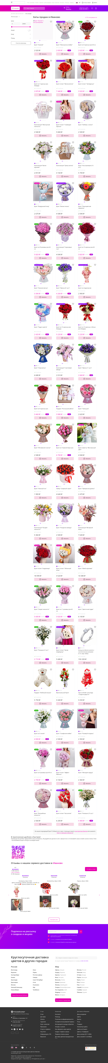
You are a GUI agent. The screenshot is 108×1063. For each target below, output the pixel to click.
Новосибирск (15, 990)
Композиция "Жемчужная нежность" (42, 125)
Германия (63, 975)
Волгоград (14, 970)
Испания (63, 992)
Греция (62, 970)
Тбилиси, (79, 992)
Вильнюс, (58, 980)
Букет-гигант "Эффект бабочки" (62, 773)
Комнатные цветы (82, 1027)
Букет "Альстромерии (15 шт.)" (85, 166)
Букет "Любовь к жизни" (85, 125)
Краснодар (14, 980)
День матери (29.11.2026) (84, 1034)
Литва (63, 980)
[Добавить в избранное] (51, 21)
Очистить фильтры (21, 43)
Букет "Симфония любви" (64, 733)
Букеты (79, 1019)
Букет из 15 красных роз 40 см (86, 248)
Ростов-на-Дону (37, 975)
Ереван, (57, 982)
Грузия (85, 992)
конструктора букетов (81, 831)
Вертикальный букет (62, 692)
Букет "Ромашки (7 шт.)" (41, 650)
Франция (84, 977)
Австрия (61, 977)
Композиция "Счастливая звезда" (64, 368)
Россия (84, 970)
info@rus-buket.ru (17, 1025)
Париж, (79, 977)
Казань (13, 977)
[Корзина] (96, 8)
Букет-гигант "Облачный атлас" (63, 569)
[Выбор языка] (77, 3)
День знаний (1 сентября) (84, 1036)
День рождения (81, 1014)
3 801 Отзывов (15, 872)
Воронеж (13, 972)
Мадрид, (57, 992)
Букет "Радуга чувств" (40, 327)
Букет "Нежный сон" (40, 488)
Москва (13, 985)
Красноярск (14, 982)
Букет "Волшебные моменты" (40, 814)
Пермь (35, 972)
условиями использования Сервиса (63, 939)
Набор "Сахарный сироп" (63, 488)
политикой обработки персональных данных (65, 942)
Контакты (62, 2)
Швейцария (63, 985)
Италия (82, 985)
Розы (78, 1022)
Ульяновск (36, 985)
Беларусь (62, 995)
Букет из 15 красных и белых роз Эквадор (87, 328)
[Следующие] (99, 895)
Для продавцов (47, 2)
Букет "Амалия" (38, 45)
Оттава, (79, 975)
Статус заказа (87, 2)
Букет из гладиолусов (84, 288)
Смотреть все (54, 919)
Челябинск (36, 990)
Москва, (79, 970)
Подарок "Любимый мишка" (42, 692)
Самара (35, 977)
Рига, (78, 982)
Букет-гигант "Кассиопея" (63, 813)
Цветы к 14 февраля (82, 1031)
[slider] (11, 27)
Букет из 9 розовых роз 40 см (43, 772)
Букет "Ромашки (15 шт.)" (85, 813)
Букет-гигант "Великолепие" (64, 84)
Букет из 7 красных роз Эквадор (41, 84)
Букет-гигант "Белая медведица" (62, 651)
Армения (62, 982)
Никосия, (79, 972)
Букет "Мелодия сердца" (85, 772)
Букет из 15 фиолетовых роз (64, 448)
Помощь (67, 2)
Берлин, (57, 975)
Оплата (36, 2)
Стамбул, (79, 990)
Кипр (84, 972)
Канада (84, 975)
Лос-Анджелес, (59, 990)
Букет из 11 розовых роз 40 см (64, 610)
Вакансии (43, 1036)
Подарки (79, 1024)
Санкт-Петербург (38, 980)
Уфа (34, 987)
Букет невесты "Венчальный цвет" (87, 448)
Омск (34, 970)
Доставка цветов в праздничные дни (64, 1037)
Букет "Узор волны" (40, 368)
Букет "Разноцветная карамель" (84, 207)
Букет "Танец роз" (83, 409)
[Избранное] (92, 8)
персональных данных (55, 936)
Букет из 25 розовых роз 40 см (42, 248)
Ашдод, (57, 972)
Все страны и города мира (63, 1000)
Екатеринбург (15, 975)
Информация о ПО (45, 1034)
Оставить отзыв (91, 869)
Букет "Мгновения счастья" (42, 448)
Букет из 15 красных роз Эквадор (63, 328)
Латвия (82, 982)
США (65, 990)
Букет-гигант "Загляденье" (86, 84)
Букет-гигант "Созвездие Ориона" (63, 125)
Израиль (62, 972)
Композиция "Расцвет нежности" (40, 528)
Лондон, (57, 987)
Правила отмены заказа (62, 1034)
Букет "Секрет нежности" (41, 609)
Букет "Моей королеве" (85, 568)
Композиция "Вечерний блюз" (85, 528)
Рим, (78, 985)
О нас (28, 2)
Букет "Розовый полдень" (86, 733)
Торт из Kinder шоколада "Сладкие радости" (85, 693)
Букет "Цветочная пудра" (85, 609)
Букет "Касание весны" (41, 288)
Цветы (79, 1017)
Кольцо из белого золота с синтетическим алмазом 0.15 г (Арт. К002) (86, 651)
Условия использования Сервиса (64, 1022)
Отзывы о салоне (60, 1027)
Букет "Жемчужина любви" (64, 45)
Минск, (57, 995)
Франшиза (43, 1027)
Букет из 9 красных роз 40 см (87, 45)
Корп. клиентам (55, 2)
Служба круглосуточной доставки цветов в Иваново (26, 1051)
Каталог (16, 8)
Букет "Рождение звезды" (64, 527)
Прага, (79, 980)
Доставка (32, 2)
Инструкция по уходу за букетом (64, 1024)
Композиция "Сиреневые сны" (64, 248)
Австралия (85, 987)
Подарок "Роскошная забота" (65, 409)
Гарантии (41, 2)
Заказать (44, 54)
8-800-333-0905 (84, 961)
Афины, (57, 970)
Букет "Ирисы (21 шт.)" (63, 288)
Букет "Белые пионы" (62, 206)
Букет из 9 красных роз (41, 409)
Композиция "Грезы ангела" (64, 165)
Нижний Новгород (16, 987)
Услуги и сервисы (45, 1029)
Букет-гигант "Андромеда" (42, 568)
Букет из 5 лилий (39, 733)
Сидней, (79, 987)
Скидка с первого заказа (62, 1031)
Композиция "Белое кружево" (40, 166)
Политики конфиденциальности (64, 1019)
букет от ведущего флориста (65, 833)
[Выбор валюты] (80, 3)
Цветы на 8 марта (82, 1029)
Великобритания (65, 987)
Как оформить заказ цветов (63, 1029)
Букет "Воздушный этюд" (41, 206)
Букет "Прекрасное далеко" (86, 488)
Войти (95, 2)
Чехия (83, 980)
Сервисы (72, 2)
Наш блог (43, 1031)
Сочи (34, 982)
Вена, (56, 977)
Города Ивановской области (19, 995)
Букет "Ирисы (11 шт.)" (85, 368)
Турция (85, 990)
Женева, (57, 985)
